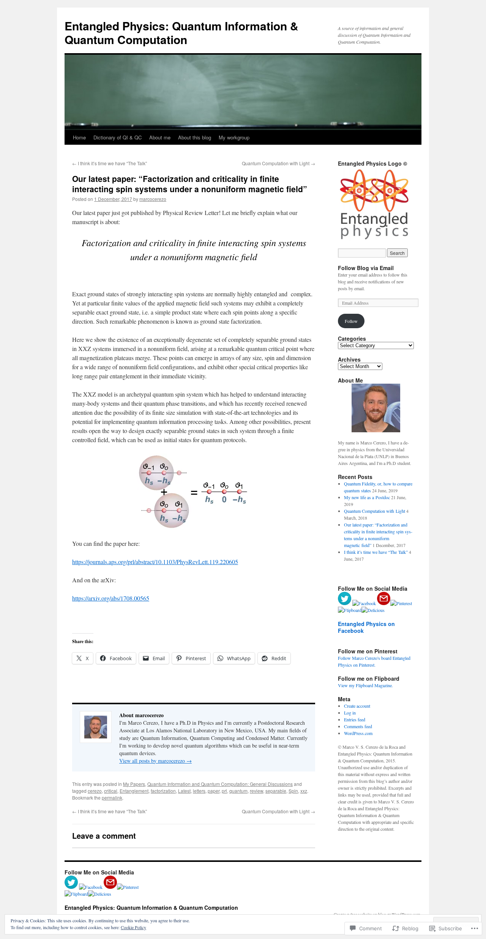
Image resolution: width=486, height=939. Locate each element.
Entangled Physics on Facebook (366, 627)
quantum (238, 790)
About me (159, 137)
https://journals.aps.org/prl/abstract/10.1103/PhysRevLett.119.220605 (155, 562)
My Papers (134, 784)
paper (213, 790)
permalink (112, 797)
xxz (303, 790)
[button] (376, 204)
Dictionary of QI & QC (117, 137)
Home (79, 137)
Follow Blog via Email (366, 268)
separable (275, 790)
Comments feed (358, 726)
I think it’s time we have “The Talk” (109, 163)
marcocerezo (152, 199)
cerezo (95, 790)
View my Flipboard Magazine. (365, 685)
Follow (351, 321)
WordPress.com (358, 733)
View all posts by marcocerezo (155, 760)
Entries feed (354, 719)
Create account (357, 706)
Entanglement (134, 790)
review (256, 790)
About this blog (194, 137)
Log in (350, 713)
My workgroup (234, 137)
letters (199, 790)
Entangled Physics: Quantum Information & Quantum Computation (181, 32)
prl (224, 790)
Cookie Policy (133, 927)
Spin (293, 790)
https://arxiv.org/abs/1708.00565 (110, 598)
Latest (184, 790)
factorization (163, 790)
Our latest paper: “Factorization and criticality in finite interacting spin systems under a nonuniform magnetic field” (189, 183)
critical (110, 790)
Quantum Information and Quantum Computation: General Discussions (220, 784)
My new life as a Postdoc (367, 497)
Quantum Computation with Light (278, 163)
